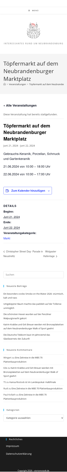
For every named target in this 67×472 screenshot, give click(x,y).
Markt (6, 238)
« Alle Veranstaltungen (20, 105)
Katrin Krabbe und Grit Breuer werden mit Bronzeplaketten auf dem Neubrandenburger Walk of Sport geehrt (30, 371)
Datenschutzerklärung (19, 453)
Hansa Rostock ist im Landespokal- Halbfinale (32, 382)
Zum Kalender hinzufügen (28, 191)
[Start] (4, 84)
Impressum (12, 446)
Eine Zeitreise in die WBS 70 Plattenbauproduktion (37, 388)
